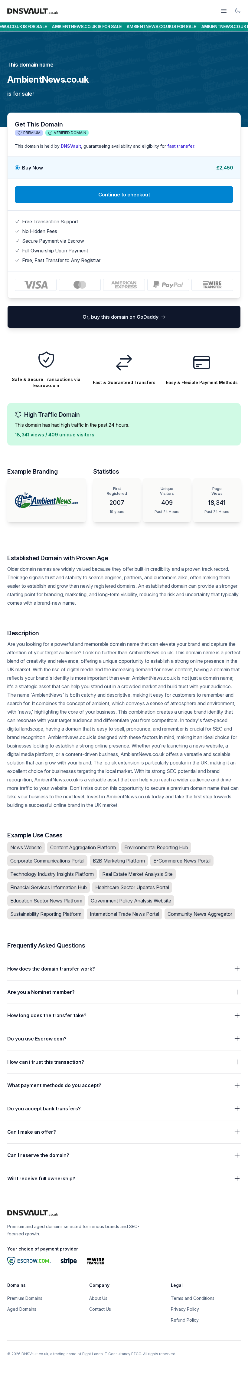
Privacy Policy (185, 1309)
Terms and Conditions (192, 1298)
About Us (98, 1298)
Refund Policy (185, 1320)
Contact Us (100, 1309)
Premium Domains (24, 1298)
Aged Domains (21, 1309)
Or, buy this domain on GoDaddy (120, 317)
